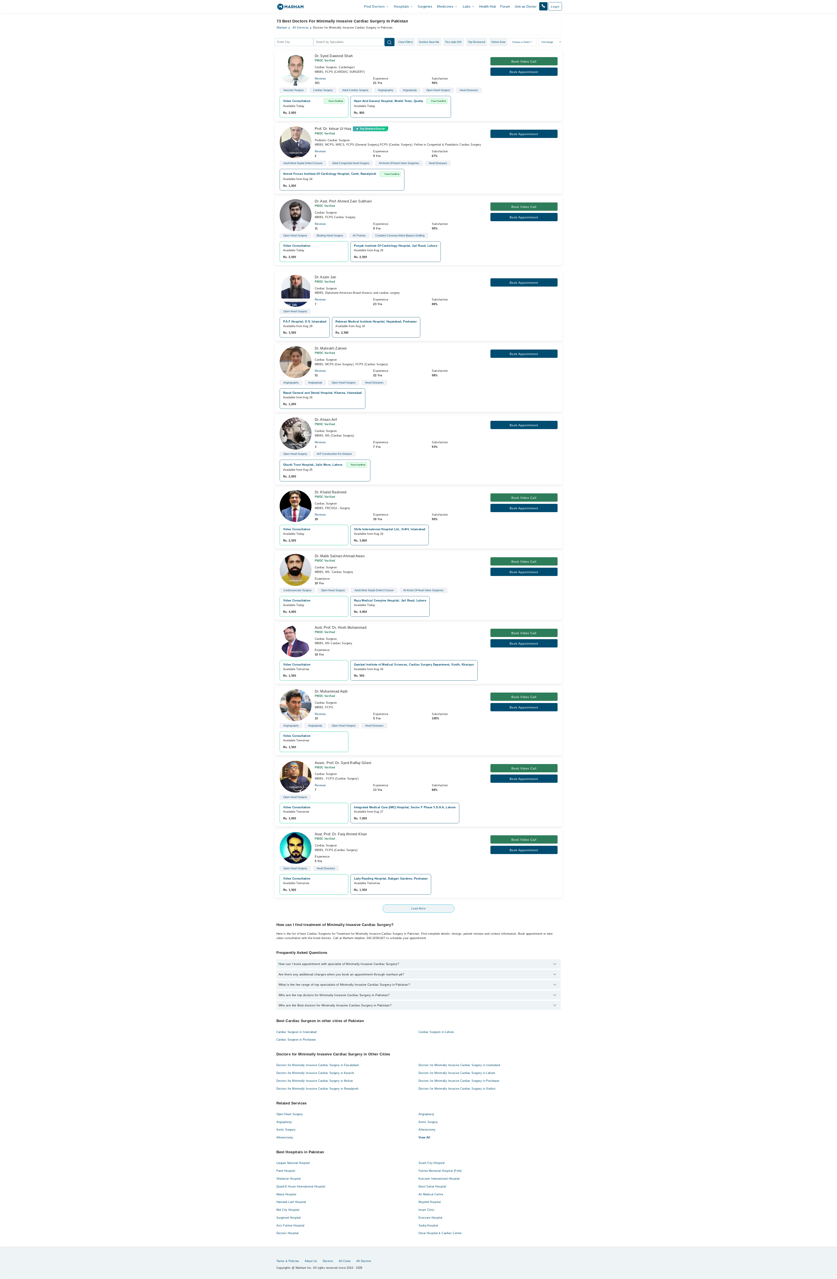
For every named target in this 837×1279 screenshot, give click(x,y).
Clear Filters (405, 42)
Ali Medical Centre (430, 1194)
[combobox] (294, 42)
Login (555, 6)
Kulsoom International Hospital (439, 1178)
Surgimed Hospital (288, 1217)
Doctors (328, 1261)
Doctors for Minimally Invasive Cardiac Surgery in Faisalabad (317, 1065)
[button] (543, 6)
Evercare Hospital (430, 1217)
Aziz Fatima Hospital (290, 1225)
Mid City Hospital (287, 1209)
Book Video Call (523, 61)
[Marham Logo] (290, 8)
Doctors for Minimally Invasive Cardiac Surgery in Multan (314, 1080)
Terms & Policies (287, 1261)
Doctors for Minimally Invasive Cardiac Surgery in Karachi (315, 1073)
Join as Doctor (525, 6)
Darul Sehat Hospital (432, 1186)
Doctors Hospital (287, 1233)
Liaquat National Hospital (293, 1163)
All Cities (345, 1261)
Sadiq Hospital (428, 1225)
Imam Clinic (426, 1209)
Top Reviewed (476, 42)
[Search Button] (389, 42)
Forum (505, 6)
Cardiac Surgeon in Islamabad (296, 1032)
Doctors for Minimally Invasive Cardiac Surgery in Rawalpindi (317, 1088)
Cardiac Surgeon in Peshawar (296, 1039)
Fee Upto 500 (453, 42)
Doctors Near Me (429, 42)
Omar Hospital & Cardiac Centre (440, 1233)
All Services (301, 27)
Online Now (498, 42)
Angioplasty (426, 1114)
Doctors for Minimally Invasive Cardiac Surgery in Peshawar (458, 1080)
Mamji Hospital (286, 1194)
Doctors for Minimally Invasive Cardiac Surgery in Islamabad (459, 1065)
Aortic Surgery (428, 1122)
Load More (418, 908)
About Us (311, 1261)
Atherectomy (427, 1129)
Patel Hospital (285, 1170)
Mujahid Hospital (429, 1202)
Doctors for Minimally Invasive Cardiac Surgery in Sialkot (456, 1088)
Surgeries (425, 6)
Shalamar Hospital (288, 1178)
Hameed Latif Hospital (291, 1202)
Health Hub (487, 6)
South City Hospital (431, 1163)
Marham (282, 27)
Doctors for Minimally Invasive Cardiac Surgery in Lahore (456, 1073)
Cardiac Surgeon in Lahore (436, 1032)
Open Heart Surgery (289, 1114)
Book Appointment (524, 72)
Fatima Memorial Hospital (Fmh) (440, 1170)
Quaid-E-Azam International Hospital (300, 1186)
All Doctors (363, 1261)
